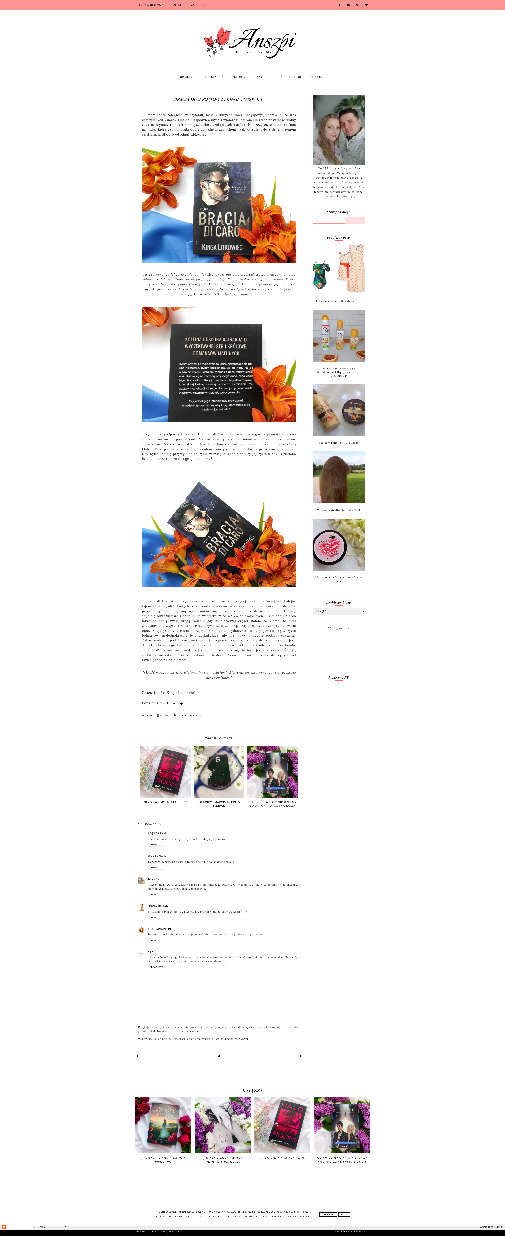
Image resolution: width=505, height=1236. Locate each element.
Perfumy (239, 76)
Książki (258, 76)
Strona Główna (150, 5)
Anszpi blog (159, 1232)
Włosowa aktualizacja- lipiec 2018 (339, 510)
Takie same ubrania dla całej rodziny (339, 301)
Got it (344, 1214)
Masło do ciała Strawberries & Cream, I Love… (339, 578)
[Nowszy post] (137, 1056)
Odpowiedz (156, 844)
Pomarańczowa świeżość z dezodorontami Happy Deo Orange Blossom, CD (338, 372)
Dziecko (295, 76)
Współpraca (201, 5)
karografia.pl (360, 1232)
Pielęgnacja (214, 76)
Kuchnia (276, 76)
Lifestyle (316, 76)
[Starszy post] (300, 1056)
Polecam (196, 715)
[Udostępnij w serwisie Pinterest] (182, 704)
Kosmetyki (188, 76)
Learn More (328, 1214)
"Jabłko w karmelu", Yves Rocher (339, 442)
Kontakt (177, 5)
